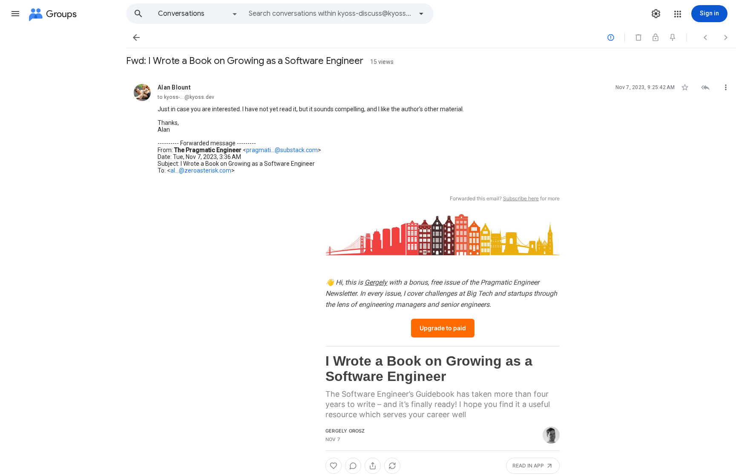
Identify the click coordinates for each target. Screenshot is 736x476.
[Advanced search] (421, 13)
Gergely (376, 282)
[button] (15, 13)
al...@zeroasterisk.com (200, 170)
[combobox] (330, 13)
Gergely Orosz (345, 431)
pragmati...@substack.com (282, 150)
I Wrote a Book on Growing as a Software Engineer (428, 368)
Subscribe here (521, 198)
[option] (198, 13)
